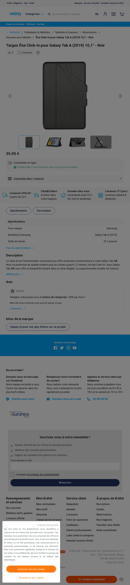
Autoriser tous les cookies (31, 569)
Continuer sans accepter (47, 524)
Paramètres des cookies (31, 577)
